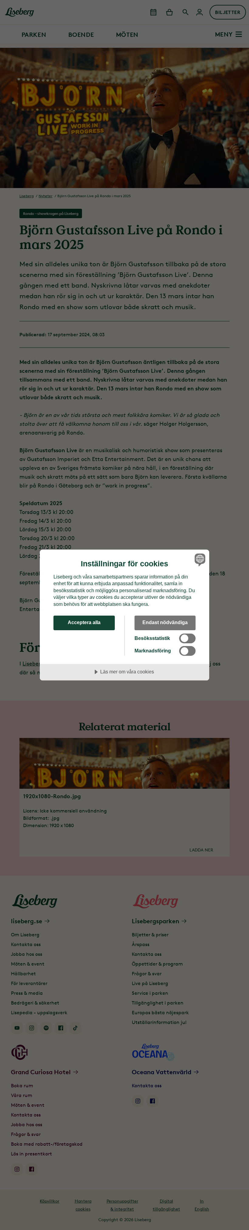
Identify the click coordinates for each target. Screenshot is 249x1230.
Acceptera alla (84, 622)
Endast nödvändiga (165, 622)
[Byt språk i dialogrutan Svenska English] (199, 560)
